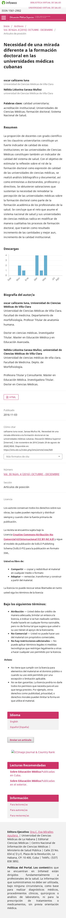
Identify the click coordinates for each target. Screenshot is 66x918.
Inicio (7, 26)
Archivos (18, 26)
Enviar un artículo (20, 740)
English (14, 721)
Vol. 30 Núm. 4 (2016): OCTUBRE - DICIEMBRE (28, 29)
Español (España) (19, 727)
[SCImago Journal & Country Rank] (33, 752)
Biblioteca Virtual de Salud (45, 2)
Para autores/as (18, 810)
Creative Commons (24, 534)
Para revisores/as (19, 815)
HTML (12, 397)
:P (26, 781)
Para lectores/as (19, 804)
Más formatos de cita (17, 456)
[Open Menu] (3, 17)
